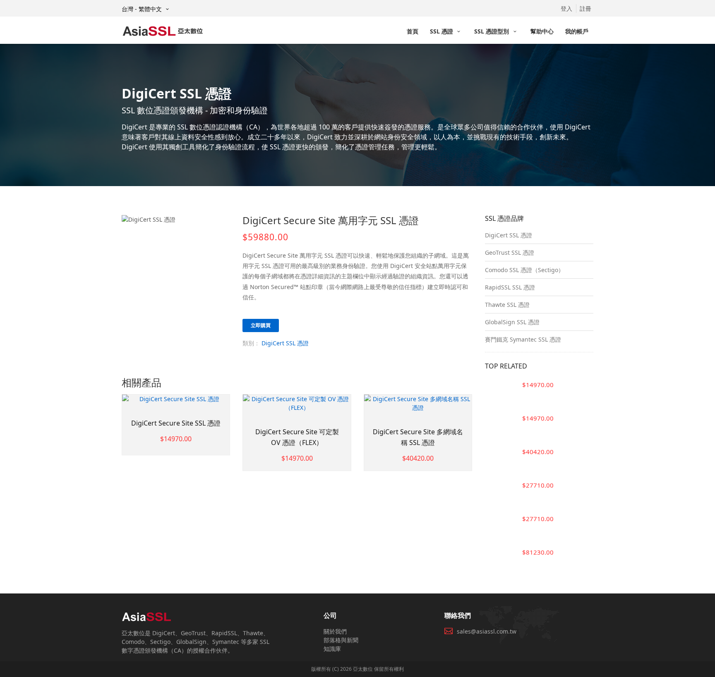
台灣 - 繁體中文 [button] (142, 9)
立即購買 (261, 325)
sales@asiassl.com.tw (486, 631)
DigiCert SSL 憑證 (285, 343)
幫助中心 (542, 31)
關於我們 (335, 631)
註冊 (585, 8)
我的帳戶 (576, 31)
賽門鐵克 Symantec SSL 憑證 (523, 339)
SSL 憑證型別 (492, 31)
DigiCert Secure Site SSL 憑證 (176, 423)
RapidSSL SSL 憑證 (510, 287)
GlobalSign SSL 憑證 (512, 322)
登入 (566, 8)
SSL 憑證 (442, 31)
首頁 (412, 31)
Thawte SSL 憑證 (507, 305)
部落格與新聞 (341, 640)
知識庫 (332, 649)
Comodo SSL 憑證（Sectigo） (524, 270)
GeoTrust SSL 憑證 (509, 252)
